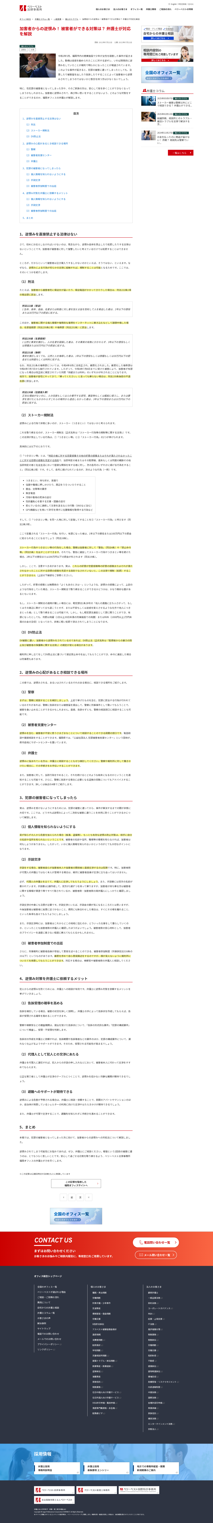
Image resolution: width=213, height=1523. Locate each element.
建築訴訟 (152, 1366)
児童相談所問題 (99, 1355)
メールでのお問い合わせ (49, 1338)
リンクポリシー (45, 1349)
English (174, 4)
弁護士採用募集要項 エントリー (98, 1468)
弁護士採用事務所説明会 (45, 1468)
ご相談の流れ (165, 9)
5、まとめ (28, 218)
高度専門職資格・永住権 (103, 1408)
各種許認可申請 (155, 1402)
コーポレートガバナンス (159, 1308)
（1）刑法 (30, 124)
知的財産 (152, 1355)
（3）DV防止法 (33, 136)
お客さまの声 (43, 1318)
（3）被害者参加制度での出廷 (40, 186)
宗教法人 (152, 1429)
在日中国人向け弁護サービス (105, 1392)
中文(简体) (182, 4)
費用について (43, 1302)
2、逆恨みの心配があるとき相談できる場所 (45, 143)
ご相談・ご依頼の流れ (48, 1297)
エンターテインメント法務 (160, 1423)
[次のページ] (88, 1197)
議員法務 (152, 1418)
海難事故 (96, 1376)
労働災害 (96, 1318)
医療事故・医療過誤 (101, 1366)
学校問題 (96, 1350)
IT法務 (151, 1324)
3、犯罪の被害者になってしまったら (42, 168)
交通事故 (96, 1308)
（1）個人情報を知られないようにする (45, 174)
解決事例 (41, 1323)
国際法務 (152, 1397)
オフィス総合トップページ (48, 1276)
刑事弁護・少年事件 (101, 1303)
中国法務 (152, 1392)
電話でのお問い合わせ (48, 1333)
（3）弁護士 (31, 161)
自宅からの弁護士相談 (48, 1307)
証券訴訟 (96, 1371)
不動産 (151, 1360)
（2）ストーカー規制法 (37, 130)
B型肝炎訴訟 (98, 1324)
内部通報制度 (154, 1387)
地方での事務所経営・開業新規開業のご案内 (151, 1468)
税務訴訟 (152, 1339)
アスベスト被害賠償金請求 (104, 1329)
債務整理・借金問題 (101, 1313)
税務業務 (96, 1387)
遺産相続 (96, 1334)
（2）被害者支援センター (38, 155)
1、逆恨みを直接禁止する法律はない (42, 118)
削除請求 (96, 1345)
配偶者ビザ (97, 1413)
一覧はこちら (179, 153)
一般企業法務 (154, 1297)
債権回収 (152, 1376)
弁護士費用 (151, 9)
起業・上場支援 (155, 1318)
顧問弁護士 (153, 1292)
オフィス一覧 (137, 9)
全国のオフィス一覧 (47, 1286)
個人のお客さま (103, 9)
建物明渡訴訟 (154, 1371)
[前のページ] (63, 1197)
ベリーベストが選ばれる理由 (51, 1291)
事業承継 (152, 1408)
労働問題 (96, 1297)
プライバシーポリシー (48, 1344)
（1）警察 (30, 149)
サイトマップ (43, 1328)
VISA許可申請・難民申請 (103, 1402)
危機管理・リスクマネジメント (162, 1381)
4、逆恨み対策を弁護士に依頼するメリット (45, 193)
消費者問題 (97, 1339)
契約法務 (152, 1303)
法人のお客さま (120, 9)
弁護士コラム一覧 (46, 1312)
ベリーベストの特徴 (184, 9)
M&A (150, 1313)
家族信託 (96, 1381)
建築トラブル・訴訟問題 (103, 1360)
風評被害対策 (154, 1329)
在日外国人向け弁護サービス (105, 1397)
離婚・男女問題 (99, 1292)
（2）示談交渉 (32, 180)
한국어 (190, 4)
